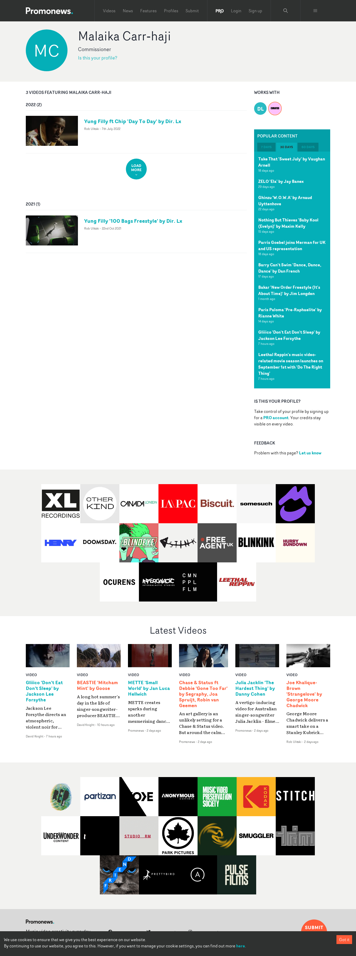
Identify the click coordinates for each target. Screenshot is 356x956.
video (31, 674)
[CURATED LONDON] (275, 105)
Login (236, 11)
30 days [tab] (286, 147)
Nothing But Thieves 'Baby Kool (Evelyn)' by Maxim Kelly (288, 223)
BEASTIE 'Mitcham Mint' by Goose (97, 685)
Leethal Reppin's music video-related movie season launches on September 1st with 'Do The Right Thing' (290, 363)
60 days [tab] (308, 147)
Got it (344, 939)
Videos (109, 11)
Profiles (171, 11)
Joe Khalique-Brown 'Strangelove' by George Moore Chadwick (304, 694)
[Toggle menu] (315, 10)
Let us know (310, 453)
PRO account (276, 417)
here (240, 946)
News (128, 11)
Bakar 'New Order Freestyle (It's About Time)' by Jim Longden (289, 290)
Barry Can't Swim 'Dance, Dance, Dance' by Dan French (289, 268)
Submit (192, 11)
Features (148, 11)
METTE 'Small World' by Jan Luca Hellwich (149, 688)
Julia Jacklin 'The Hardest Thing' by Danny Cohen (255, 688)
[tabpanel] (292, 270)
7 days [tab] (266, 147)
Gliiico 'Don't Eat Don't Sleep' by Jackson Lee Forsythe (289, 335)
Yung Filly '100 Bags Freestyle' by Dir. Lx (133, 221)
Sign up (255, 11)
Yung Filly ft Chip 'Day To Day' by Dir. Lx (132, 121)
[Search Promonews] (285, 10)
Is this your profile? (97, 58)
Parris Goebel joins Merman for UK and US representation (292, 245)
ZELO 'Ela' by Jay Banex (281, 181)
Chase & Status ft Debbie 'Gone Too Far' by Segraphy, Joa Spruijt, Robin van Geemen (203, 694)
